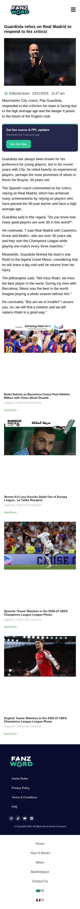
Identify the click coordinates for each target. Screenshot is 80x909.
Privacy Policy (21, 788)
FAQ (14, 806)
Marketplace (40, 872)
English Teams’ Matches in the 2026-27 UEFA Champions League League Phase (35, 719)
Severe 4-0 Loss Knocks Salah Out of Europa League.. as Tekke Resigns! (35, 498)
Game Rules (20, 778)
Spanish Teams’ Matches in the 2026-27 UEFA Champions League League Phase (35, 612)
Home (40, 844)
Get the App (18, 144)
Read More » (11, 410)
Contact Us (40, 881)
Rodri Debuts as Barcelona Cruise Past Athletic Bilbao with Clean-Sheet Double (37, 396)
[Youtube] (25, 818)
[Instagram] (11, 818)
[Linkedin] (31, 818)
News (40, 862)
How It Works (40, 853)
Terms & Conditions (24, 797)
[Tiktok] (18, 818)
